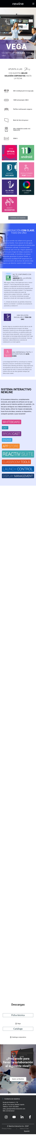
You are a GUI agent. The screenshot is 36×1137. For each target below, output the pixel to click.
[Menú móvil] (33, 3)
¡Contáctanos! (10, 1111)
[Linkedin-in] (22, 1117)
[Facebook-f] (30, 1117)
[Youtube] (14, 1117)
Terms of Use (24, 1128)
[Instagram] (6, 1117)
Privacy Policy (6, 1128)
